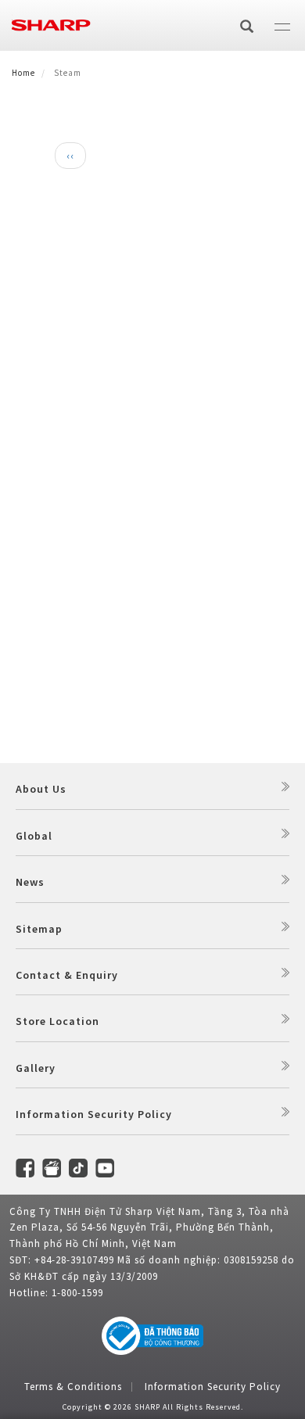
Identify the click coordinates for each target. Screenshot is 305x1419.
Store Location (57, 1021)
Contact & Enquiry (67, 975)
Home (23, 72)
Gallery (36, 1068)
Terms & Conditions (73, 1386)
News (30, 882)
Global (34, 836)
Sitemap (39, 929)
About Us (41, 789)
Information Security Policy (94, 1114)
